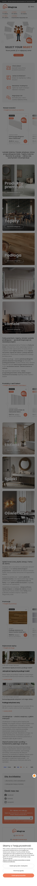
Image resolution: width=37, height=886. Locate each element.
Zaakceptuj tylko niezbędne (19, 866)
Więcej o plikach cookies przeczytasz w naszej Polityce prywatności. (16, 860)
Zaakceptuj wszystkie (19, 875)
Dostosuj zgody (18, 871)
